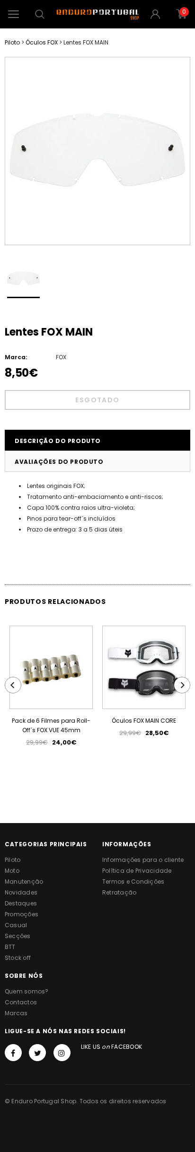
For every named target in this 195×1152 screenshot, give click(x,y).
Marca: (16, 357)
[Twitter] (37, 1052)
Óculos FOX (42, 42)
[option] (97, 151)
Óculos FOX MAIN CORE (144, 721)
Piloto (12, 42)
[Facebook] (13, 1052)
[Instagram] (62, 1052)
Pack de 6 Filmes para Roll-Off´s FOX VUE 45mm (51, 725)
